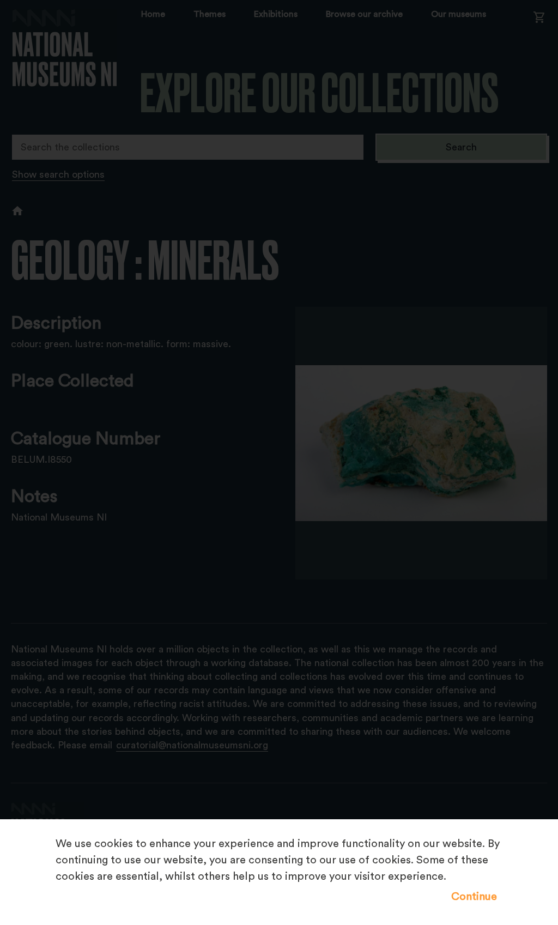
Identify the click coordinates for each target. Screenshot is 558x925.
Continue (474, 896)
